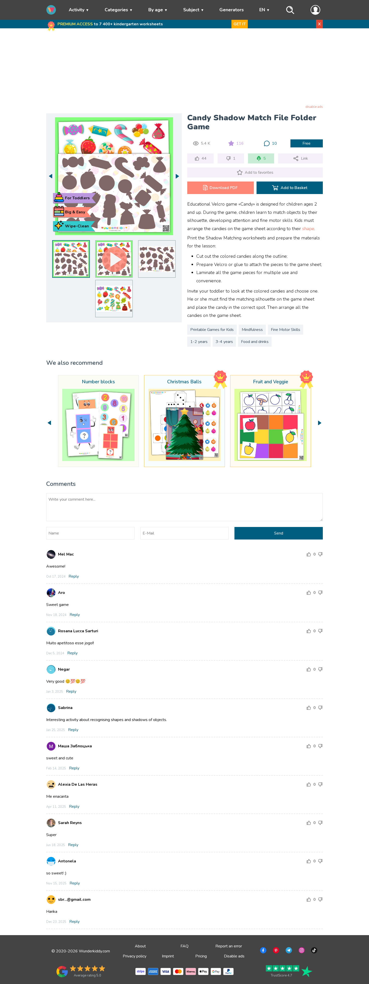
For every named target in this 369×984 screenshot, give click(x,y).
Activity (76, 10)
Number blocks (98, 382)
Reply (74, 576)
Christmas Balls (184, 382)
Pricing (201, 956)
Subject (191, 10)
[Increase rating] (308, 554)
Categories (116, 10)
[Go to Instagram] (301, 951)
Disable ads (234, 956)
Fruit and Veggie (270, 382)
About (140, 946)
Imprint (168, 956)
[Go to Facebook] (262, 951)
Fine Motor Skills (285, 329)
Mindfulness (252, 329)
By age (155, 10)
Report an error (228, 946)
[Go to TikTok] (313, 951)
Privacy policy (134, 956)
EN (262, 10)
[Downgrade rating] (320, 554)
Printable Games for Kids (212, 329)
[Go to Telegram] (288, 951)
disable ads (314, 107)
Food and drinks (255, 341)
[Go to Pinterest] (275, 951)
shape (308, 229)
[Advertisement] (184, 67)
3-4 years (224, 341)
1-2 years (199, 341)
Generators (231, 10)
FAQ (184, 946)
